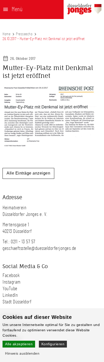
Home (6, 34)
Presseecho (24, 34)
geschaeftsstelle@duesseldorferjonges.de (39, 248)
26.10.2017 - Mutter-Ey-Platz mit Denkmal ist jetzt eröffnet (44, 39)
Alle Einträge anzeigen (28, 173)
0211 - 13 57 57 (23, 241)
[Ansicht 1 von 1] (50, 147)
